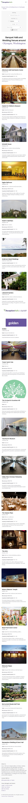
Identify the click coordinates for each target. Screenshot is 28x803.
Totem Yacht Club (7, 362)
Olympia (4, 8)
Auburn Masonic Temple (9, 589)
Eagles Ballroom (7, 182)
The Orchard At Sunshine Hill (11, 400)
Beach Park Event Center (9, 628)
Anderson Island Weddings (10, 259)
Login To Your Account (7, 785)
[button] (16, 18)
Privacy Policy (10, 796)
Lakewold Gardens (7, 293)
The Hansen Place (7, 513)
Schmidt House (6, 144)
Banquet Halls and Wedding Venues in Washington (13, 7)
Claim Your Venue (6, 787)
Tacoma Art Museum (8, 438)
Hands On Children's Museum (11, 106)
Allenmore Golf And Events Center (12, 70)
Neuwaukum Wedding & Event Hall (12, 742)
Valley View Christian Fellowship (12, 477)
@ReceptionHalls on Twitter (8, 780)
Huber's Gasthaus (7, 221)
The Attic (5, 551)
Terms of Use (4, 796)
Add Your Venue (5, 788)
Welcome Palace (7, 666)
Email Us (4, 790)
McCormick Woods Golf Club (11, 704)
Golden (4, 329)
